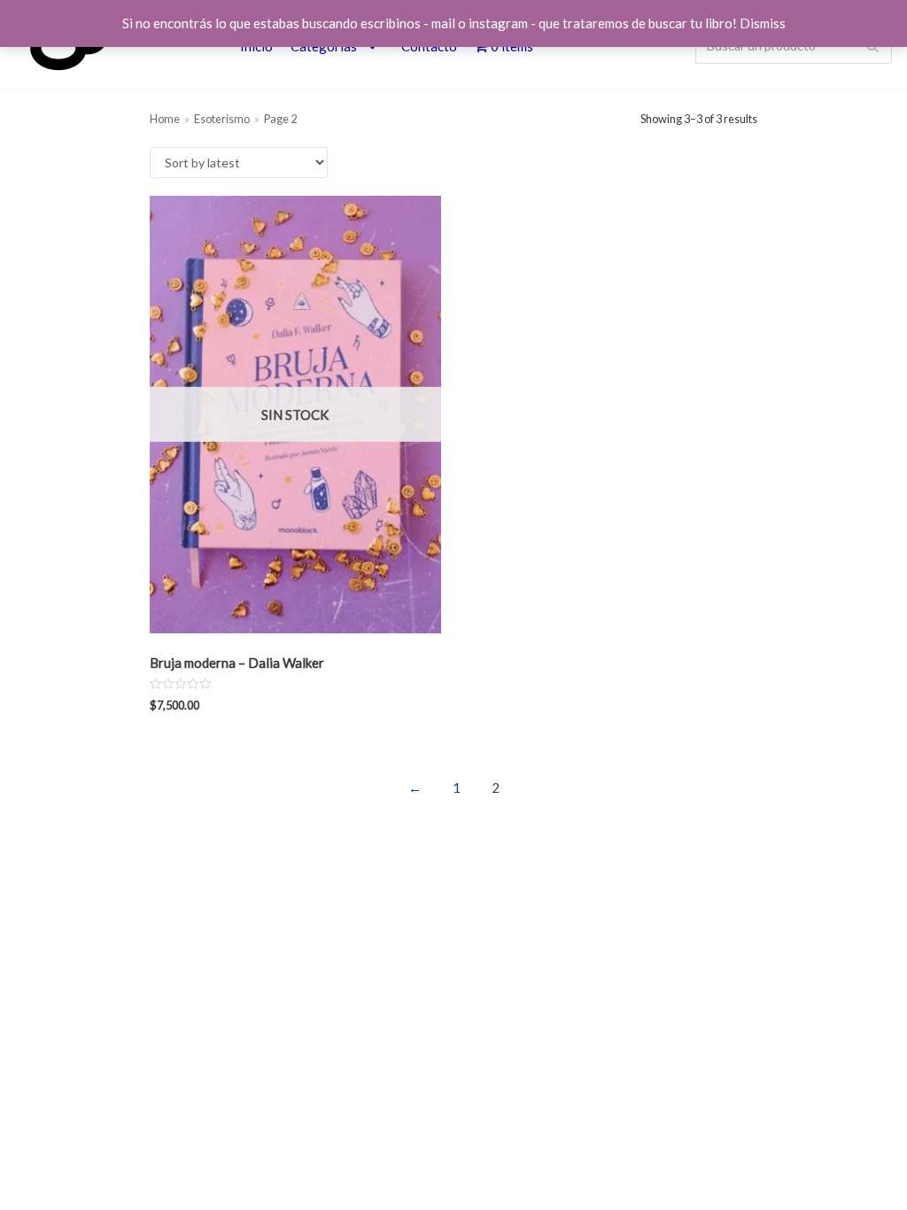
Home (165, 119)
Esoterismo (222, 119)
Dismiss (763, 23)
